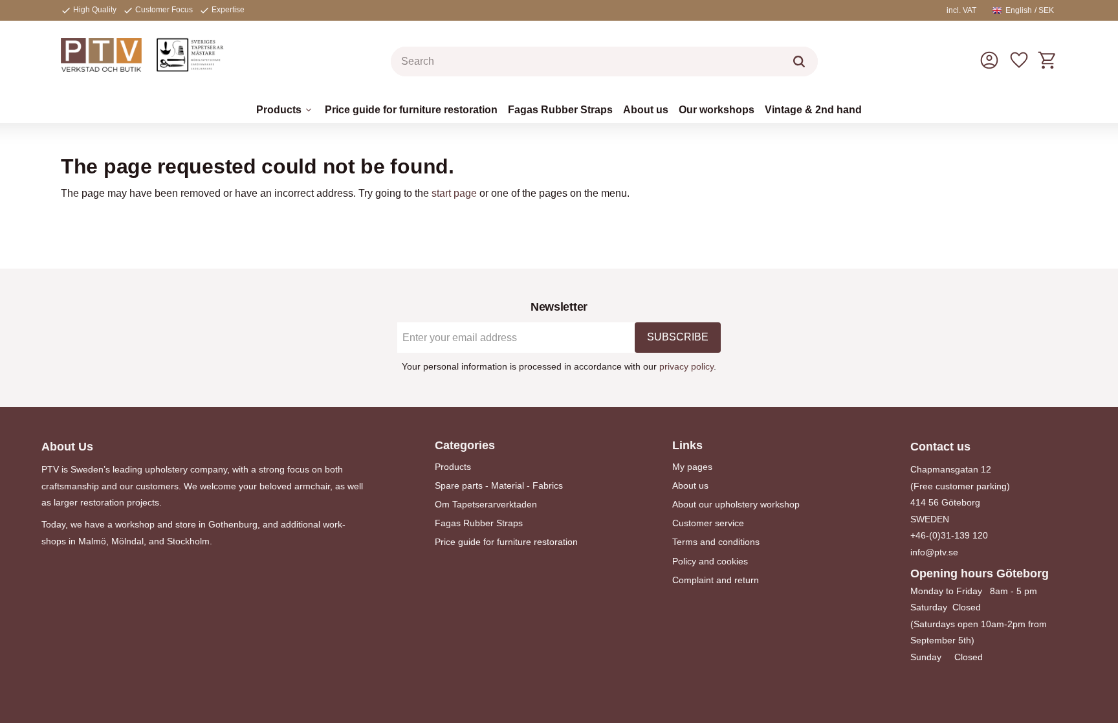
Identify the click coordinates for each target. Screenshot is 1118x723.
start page (454, 193)
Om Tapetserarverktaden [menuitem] (486, 504)
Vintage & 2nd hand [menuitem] (813, 109)
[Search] (799, 61)
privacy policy (686, 366)
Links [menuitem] (687, 445)
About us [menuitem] (645, 109)
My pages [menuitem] (692, 467)
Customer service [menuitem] (708, 523)
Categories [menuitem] (465, 445)
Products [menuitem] (278, 109)
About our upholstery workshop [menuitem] (736, 504)
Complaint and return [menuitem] (715, 580)
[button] (1019, 60)
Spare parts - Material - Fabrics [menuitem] (499, 485)
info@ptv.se (934, 552)
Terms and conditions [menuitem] (716, 542)
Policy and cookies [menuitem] (710, 561)
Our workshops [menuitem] (716, 109)
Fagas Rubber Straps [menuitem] (560, 109)
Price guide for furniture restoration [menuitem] (411, 109)
